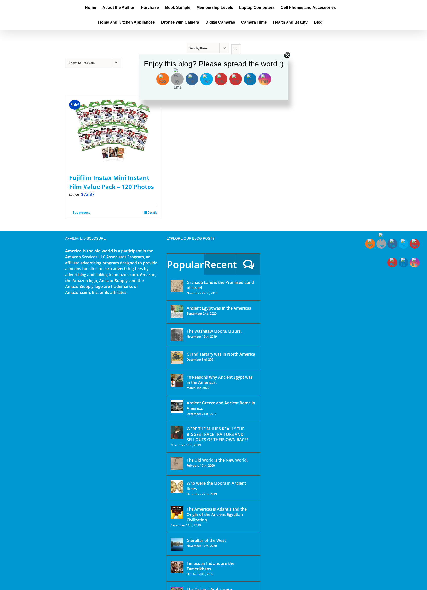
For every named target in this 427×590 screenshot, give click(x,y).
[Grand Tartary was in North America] (177, 357)
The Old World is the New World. (217, 460)
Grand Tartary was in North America (221, 354)
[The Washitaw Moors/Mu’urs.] (177, 334)
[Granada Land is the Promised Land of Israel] (177, 286)
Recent (220, 264)
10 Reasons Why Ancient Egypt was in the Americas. (220, 379)
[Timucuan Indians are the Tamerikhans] (177, 567)
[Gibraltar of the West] (177, 544)
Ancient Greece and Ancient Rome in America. (221, 405)
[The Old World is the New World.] (177, 463)
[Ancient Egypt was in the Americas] (177, 311)
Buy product (81, 212)
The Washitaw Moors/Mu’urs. (214, 331)
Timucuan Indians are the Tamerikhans (210, 566)
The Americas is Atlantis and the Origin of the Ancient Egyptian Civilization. (217, 514)
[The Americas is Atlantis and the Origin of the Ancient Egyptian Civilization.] (177, 512)
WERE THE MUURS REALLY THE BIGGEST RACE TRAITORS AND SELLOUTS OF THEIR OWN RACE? (217, 434)
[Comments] (248, 264)
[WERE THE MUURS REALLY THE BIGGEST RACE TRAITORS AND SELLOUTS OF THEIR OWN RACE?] (177, 432)
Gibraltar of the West (206, 540)
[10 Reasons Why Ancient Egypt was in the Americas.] (177, 380)
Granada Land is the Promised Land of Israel (220, 285)
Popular (185, 264)
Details (152, 212)
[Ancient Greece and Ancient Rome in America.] (177, 406)
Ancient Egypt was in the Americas (219, 308)
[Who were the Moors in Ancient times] (177, 486)
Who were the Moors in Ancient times (216, 485)
